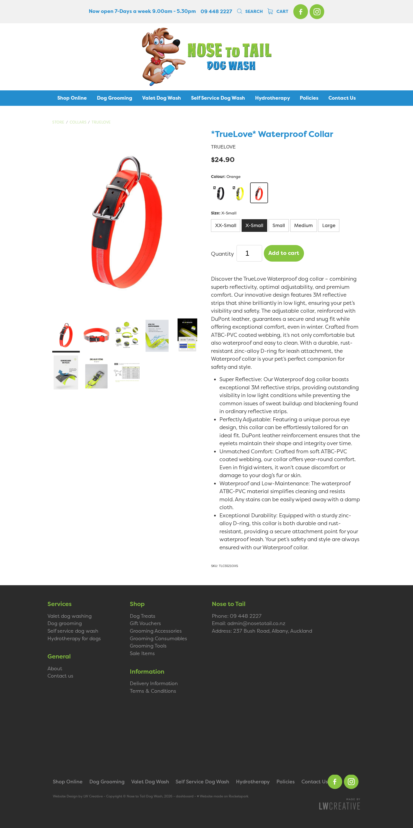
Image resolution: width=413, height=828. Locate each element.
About (54, 668)
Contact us (60, 676)
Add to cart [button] (283, 253)
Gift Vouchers (145, 623)
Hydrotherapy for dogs (74, 638)
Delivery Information (154, 683)
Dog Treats (142, 616)
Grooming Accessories (156, 631)
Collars (78, 122)
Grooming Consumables (158, 638)
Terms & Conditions (153, 691)
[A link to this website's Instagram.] (317, 11)
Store (58, 122)
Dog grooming (64, 623)
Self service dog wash (72, 631)
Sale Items (142, 653)
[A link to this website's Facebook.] (300, 11)
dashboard (185, 796)
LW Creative (93, 796)
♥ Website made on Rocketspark (222, 796)
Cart (281, 11)
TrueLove (101, 122)
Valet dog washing (69, 616)
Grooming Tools (148, 645)
